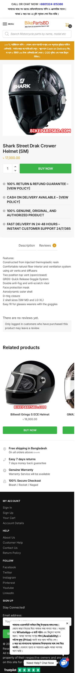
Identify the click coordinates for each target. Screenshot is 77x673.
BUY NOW (45, 168)
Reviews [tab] (47, 245)
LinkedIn (8, 593)
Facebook (9, 567)
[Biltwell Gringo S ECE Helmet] (30, 383)
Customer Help (13, 542)
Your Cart (9, 518)
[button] (15, 166)
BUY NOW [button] (30, 430)
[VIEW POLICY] (18, 188)
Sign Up (8, 513)
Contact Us (10, 548)
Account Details (13, 523)
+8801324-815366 (51, 4)
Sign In (7, 507)
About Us (9, 537)
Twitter (7, 572)
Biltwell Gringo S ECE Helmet (29, 414)
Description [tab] (27, 245)
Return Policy (12, 553)
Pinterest (9, 583)
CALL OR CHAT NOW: (24, 4)
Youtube (8, 588)
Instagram (9, 577)
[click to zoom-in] (37, 100)
